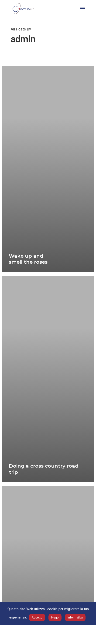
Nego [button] (55, 617)
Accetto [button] (37, 617)
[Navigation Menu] (82, 8)
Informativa (75, 617)
